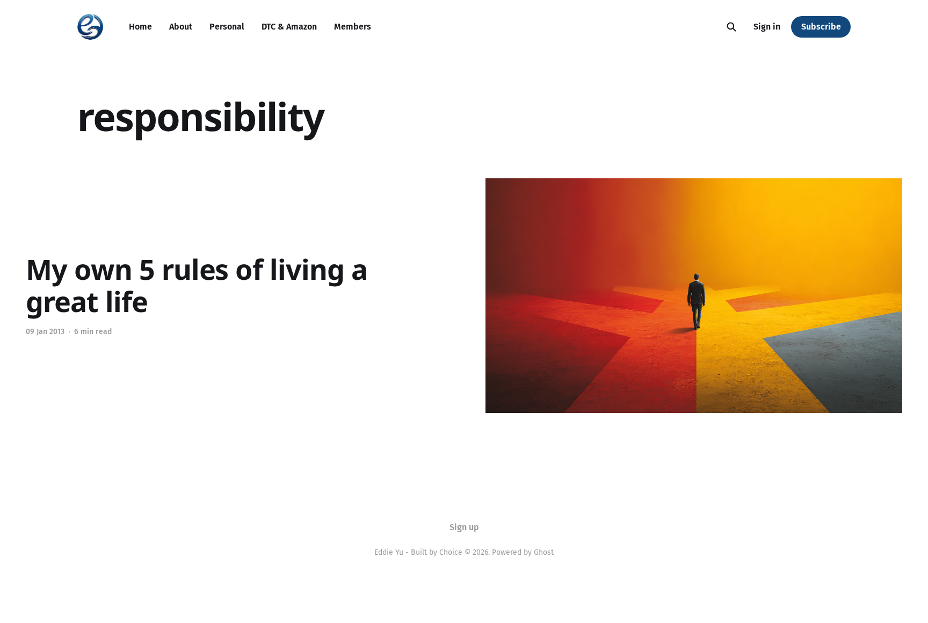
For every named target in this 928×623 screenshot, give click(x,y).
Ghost (544, 552)
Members (352, 26)
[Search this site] (731, 27)
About (180, 26)
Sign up (464, 527)
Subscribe (821, 26)
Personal (226, 26)
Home (140, 26)
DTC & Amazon (289, 26)
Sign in (766, 26)
